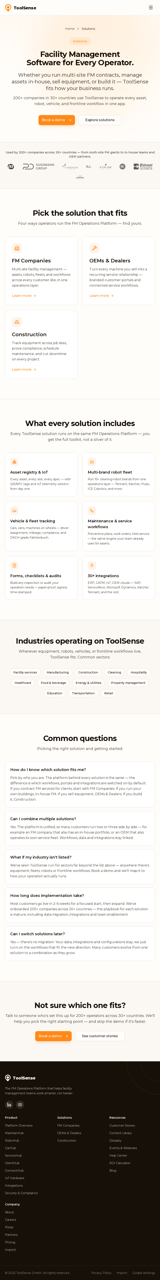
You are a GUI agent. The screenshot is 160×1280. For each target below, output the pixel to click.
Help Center (118, 1155)
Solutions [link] (88, 29)
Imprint (10, 1250)
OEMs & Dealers (69, 1133)
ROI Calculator (119, 1163)
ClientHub (12, 1163)
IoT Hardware (14, 1178)
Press (9, 1227)
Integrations (14, 1185)
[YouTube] (20, 1105)
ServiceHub (13, 1155)
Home (70, 29)
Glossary (115, 1140)
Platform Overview (18, 1125)
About (9, 1212)
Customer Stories (122, 1125)
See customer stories (100, 1036)
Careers (10, 1220)
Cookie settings (143, 1273)
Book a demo (53, 120)
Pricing (10, 1242)
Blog (112, 1170)
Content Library (120, 1133)
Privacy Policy (101, 1273)
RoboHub (12, 1140)
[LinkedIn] (9, 1105)
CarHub (10, 1148)
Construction (66, 1140)
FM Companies (68, 1125)
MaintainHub (14, 1133)
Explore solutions (100, 120)
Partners (11, 1235)
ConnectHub (14, 1170)
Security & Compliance (21, 1193)
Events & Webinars (123, 1148)
